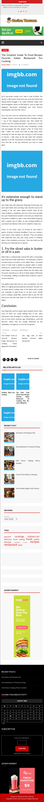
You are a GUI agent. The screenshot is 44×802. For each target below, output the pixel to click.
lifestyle (7, 542)
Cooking (5, 50)
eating (22, 539)
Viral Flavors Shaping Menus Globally (14, 688)
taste (20, 545)
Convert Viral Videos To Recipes (26, 474)
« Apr (3, 723)
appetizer (7, 537)
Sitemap (31, 796)
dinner (15, 539)
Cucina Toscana (26, 753)
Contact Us (14, 796)
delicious (8, 539)
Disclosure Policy (23, 796)
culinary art (33, 536)
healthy (36, 539)
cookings (6, 330)
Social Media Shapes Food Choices (27, 488)
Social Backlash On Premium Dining (28, 447)
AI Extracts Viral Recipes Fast (25, 433)
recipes (14, 330)
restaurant (24, 330)
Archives (6, 516)
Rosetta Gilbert (6, 65)
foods (29, 539)
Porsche (25, 542)
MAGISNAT (17, 542)
